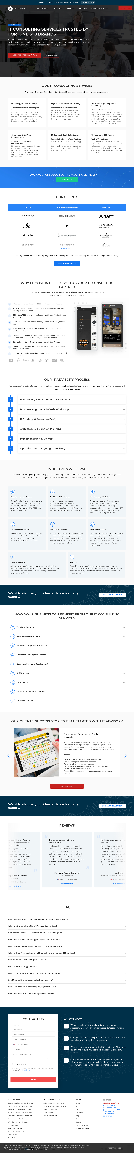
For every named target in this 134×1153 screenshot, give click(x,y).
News (78, 1119)
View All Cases (66, 786)
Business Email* (19, 1035)
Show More (66, 249)
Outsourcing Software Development (20, 1103)
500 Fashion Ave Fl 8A (112, 1110)
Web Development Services (17, 1122)
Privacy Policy (43, 1149)
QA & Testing (12, 1138)
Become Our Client (65, 264)
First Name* (17, 1025)
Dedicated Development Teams (54, 1106)
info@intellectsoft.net (99, 8)
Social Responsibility (82, 1125)
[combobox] (14, 1044)
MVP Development (50, 1116)
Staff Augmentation (50, 1109)
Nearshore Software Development (20, 1106)
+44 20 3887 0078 (110, 1108)
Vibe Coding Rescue (15, 1128)
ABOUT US (70, 8)
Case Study (79, 1112)
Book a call (67, 180)
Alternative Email (19, 1040)
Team (77, 1106)
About (78, 1103)
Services (45, 8)
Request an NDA (20, 1064)
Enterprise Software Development (20, 1116)
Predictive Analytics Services (18, 1119)
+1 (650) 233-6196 (110, 1105)
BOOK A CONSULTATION (112, 595)
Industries (58, 8)
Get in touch (125, 8)
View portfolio (51, 55)
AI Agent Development (16, 1131)
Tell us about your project (23, 1054)
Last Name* (17, 1030)
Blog (77, 1116)
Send (33, 1079)
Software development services (54, 1103)
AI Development (14, 1125)
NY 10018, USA (109, 1113)
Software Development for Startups (20, 1112)
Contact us (107, 1116)
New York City (109, 1111)
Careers (78, 1122)
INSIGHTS (82, 8)
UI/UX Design (12, 1135)
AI (36, 8)
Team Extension (48, 1112)
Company (17, 1049)
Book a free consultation (24, 55)
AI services (95, 152)
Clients (78, 1109)
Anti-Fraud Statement (83, 1128)
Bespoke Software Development (19, 1109)
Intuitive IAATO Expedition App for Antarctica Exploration (89, 735)
